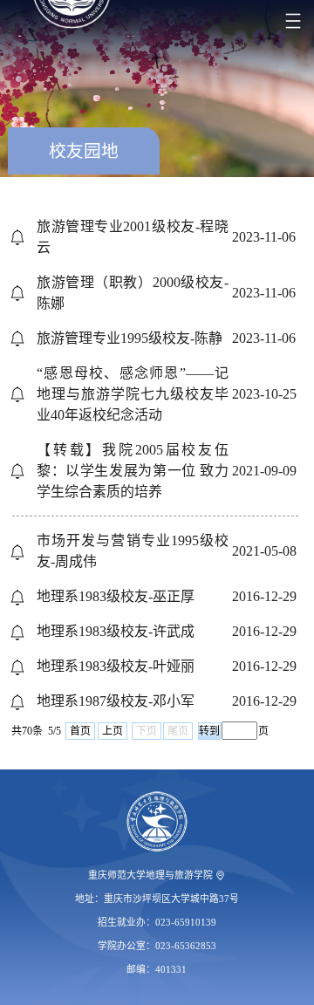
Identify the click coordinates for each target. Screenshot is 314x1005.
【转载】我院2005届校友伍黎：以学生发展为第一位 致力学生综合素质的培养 (133, 470)
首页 (80, 731)
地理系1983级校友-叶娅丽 (116, 666)
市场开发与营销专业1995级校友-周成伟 (133, 551)
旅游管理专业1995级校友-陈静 (129, 338)
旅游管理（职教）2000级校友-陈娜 (133, 293)
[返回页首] (157, 821)
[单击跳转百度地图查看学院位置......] (220, 875)
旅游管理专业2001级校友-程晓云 (133, 237)
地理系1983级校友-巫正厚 (116, 596)
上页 (112, 731)
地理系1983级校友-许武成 (116, 631)
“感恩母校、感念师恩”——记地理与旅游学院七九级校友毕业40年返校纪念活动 (133, 394)
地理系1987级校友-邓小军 (116, 701)
